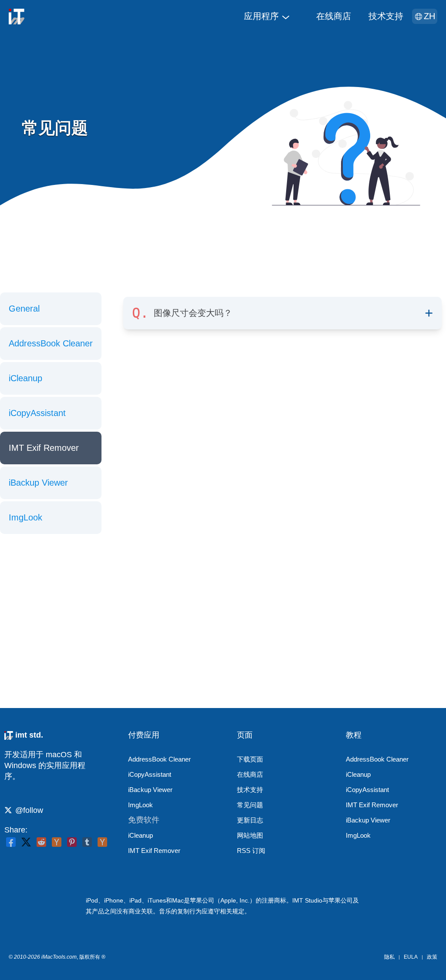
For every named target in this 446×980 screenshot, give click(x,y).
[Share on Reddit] (41, 842)
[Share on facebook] (11, 842)
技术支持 (385, 16)
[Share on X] (26, 842)
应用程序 (261, 16)
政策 (432, 957)
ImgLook (25, 517)
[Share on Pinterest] (72, 842)
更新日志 (250, 820)
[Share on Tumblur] (87, 842)
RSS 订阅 (251, 850)
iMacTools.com (59, 957)
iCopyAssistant (37, 413)
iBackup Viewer (38, 482)
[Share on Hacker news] (56, 842)
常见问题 (250, 805)
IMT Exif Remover (44, 448)
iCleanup (25, 378)
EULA (411, 957)
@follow (29, 810)
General (24, 308)
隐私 (389, 957)
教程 (354, 735)
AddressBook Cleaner (51, 343)
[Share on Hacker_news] (102, 842)
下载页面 (250, 759)
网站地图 (250, 835)
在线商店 (333, 16)
